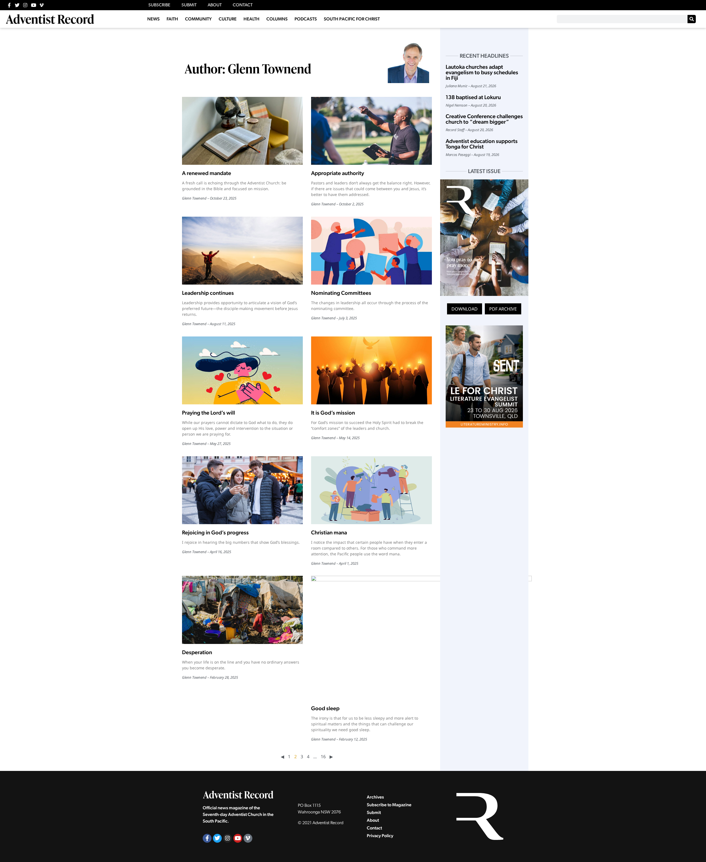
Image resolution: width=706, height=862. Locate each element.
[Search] (692, 19)
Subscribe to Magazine (389, 804)
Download (464, 309)
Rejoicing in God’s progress (216, 532)
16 (323, 757)
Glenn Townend (194, 198)
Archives (375, 797)
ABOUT (215, 5)
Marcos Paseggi (458, 154)
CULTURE (228, 19)
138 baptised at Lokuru (473, 97)
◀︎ (282, 757)
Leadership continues (208, 293)
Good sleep (326, 708)
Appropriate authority (337, 173)
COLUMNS (277, 19)
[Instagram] (25, 5)
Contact (374, 828)
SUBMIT (189, 5)
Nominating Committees (341, 293)
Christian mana (329, 532)
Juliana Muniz (456, 85)
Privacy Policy (380, 835)
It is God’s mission (333, 412)
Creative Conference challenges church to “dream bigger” (484, 119)
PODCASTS (306, 19)
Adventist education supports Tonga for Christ (482, 144)
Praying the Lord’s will (208, 412)
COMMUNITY (198, 19)
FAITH (172, 19)
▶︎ (331, 757)
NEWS (153, 19)
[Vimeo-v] (41, 5)
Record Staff (455, 129)
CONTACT (243, 5)
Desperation (197, 652)
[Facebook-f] (9, 5)
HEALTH (252, 19)
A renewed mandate (206, 173)
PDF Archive (503, 309)
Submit (374, 812)
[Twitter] (17, 5)
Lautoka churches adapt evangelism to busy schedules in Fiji (482, 72)
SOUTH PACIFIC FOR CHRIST (352, 19)
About (373, 820)
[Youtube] (33, 5)
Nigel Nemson (456, 105)
